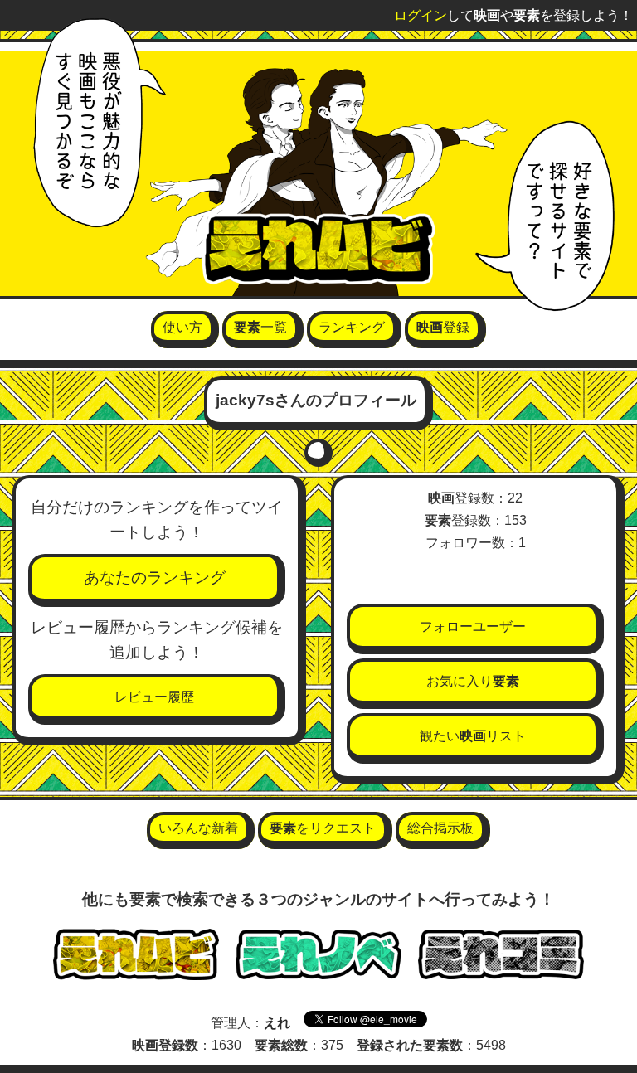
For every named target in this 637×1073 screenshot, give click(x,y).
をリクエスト (323, 828)
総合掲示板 (440, 828)
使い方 (182, 327)
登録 (442, 327)
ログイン (420, 15)
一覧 (260, 327)
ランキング (351, 327)
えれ (277, 1023)
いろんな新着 (198, 828)
